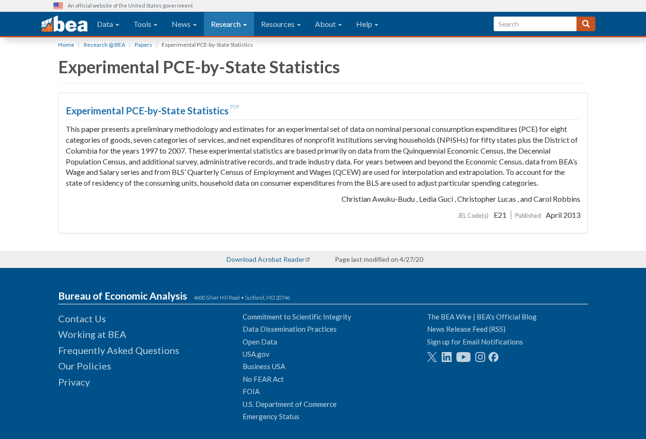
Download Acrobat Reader (266, 259)
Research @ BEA (104, 44)
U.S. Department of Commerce (290, 404)
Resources (278, 23)
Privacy (74, 381)
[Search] (585, 24)
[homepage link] (64, 24)
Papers (143, 44)
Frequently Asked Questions (118, 350)
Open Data (260, 341)
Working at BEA (92, 334)
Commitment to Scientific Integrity (297, 316)
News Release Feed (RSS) (466, 329)
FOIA (251, 391)
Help (365, 23)
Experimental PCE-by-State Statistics (148, 110)
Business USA (264, 366)
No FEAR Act (263, 379)
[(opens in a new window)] (432, 357)
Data (105, 23)
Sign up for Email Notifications (475, 341)
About (326, 23)
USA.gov (256, 354)
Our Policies (84, 365)
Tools (143, 23)
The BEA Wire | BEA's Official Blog (482, 316)
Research (226, 23)
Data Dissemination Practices (290, 329)
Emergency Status (271, 416)
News (182, 23)
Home (66, 44)
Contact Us (82, 318)
